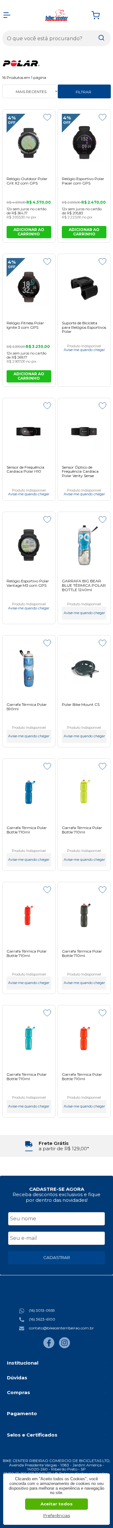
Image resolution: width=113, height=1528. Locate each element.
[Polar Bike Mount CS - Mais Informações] (84, 669)
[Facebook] (48, 1346)
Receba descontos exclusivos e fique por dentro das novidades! (56, 1197)
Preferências (56, 1515)
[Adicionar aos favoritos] (47, 117)
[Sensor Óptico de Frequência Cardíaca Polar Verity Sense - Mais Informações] (84, 431)
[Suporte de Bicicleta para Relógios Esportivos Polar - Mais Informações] (84, 287)
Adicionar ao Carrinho (28, 231)
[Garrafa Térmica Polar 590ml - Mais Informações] (29, 669)
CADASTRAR (56, 1257)
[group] (56, 1146)
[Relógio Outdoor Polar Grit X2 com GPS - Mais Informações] (29, 143)
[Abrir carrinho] (99, 15)
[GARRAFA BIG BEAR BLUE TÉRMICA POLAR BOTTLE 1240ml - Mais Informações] (84, 545)
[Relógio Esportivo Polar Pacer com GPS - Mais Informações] (84, 143)
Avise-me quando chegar (84, 350)
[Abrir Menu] (7, 15)
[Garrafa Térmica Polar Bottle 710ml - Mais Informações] (29, 792)
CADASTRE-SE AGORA (56, 1189)
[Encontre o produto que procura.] (101, 38)
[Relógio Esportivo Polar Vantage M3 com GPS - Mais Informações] (29, 545)
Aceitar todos (56, 1503)
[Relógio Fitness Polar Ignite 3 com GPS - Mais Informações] (29, 287)
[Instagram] (64, 1346)
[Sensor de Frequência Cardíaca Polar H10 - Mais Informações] (29, 431)
